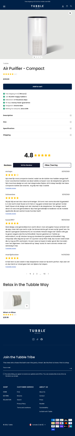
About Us (42, 392)
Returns (19, 396)
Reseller (42, 403)
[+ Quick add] (27, 306)
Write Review (26, 165)
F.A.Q (18, 392)
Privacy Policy (21, 403)
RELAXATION (7, 400)
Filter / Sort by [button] (51, 165)
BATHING (6, 396)
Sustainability (43, 407)
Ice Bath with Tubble (45, 411)
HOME (5, 392)
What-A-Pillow (9, 312)
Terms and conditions (24, 407)
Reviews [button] (8, 165)
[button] (10, 74)
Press (41, 400)
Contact (42, 396)
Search (19, 400)
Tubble (5, 63)
